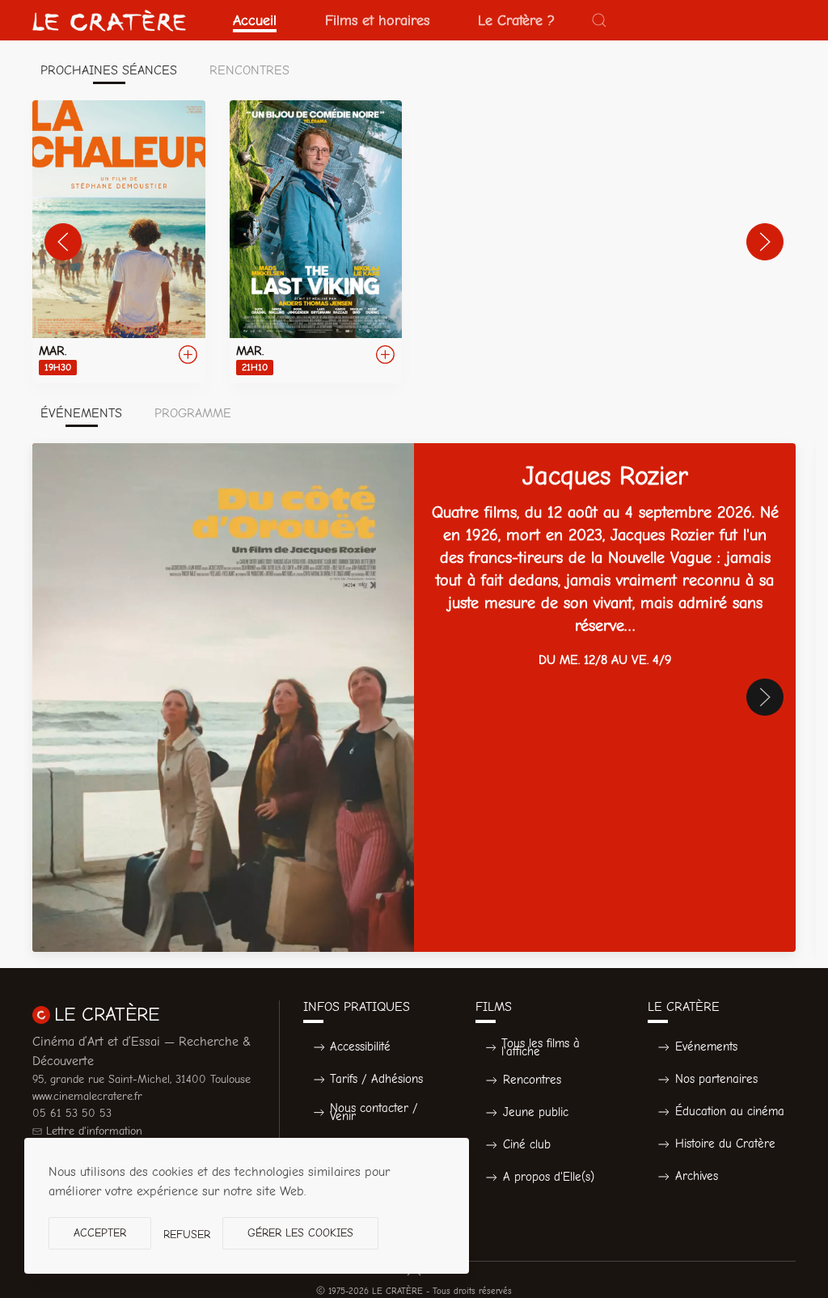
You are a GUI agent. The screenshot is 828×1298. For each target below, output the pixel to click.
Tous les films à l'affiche (540, 1047)
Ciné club (527, 1144)
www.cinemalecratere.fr (87, 1096)
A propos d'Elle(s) (548, 1176)
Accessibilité (360, 1046)
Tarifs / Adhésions (376, 1079)
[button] (599, 20)
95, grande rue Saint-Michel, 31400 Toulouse (141, 1079)
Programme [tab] (192, 413)
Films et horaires (377, 20)
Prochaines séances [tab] (108, 70)
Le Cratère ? (516, 20)
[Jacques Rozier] (414, 697)
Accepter (100, 1233)
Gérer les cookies (300, 1233)
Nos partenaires (716, 1079)
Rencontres (532, 1079)
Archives (696, 1176)
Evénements (706, 1046)
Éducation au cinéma (729, 1111)
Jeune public (535, 1112)
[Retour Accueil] (109, 20)
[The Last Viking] (316, 241)
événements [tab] (81, 413)
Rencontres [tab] (249, 70)
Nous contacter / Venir (374, 1112)
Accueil (255, 20)
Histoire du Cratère (725, 1143)
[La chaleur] (118, 241)
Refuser (186, 1234)
